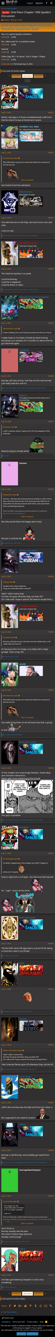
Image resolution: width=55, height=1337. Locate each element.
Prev (17, 76)
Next (38, 76)
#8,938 (51, 1150)
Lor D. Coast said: (10, 1201)
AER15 (22, 1249)
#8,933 (51, 853)
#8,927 (51, 421)
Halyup (23, 1018)
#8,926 (51, 376)
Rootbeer (24, 86)
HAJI (21, 963)
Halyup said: (8, 582)
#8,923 (51, 218)
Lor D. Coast (25, 1076)
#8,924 (51, 269)
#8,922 (51, 152)
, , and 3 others (24, 820)
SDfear (22, 1124)
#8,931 (51, 690)
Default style (9, 1318)
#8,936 (51, 1045)
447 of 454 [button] (27, 76)
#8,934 (51, 943)
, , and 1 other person (21, 289)
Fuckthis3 (24, 350)
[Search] (51, 3)
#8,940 (51, 1275)
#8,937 (51, 1102)
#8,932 (51, 768)
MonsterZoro (25, 191)
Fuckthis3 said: (9, 637)
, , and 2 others (25, 388)
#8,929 (51, 576)
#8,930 (51, 632)
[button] (3, 3)
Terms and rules (18, 1322)
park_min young (27, 742)
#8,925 (51, 323)
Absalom (6, 20)
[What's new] (46, 3)
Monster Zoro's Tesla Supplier (34, 297)
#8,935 (51, 989)
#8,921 (51, 112)
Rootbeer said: (9, 427)
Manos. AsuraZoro (28, 550)
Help (41, 1322)
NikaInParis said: (9, 494)
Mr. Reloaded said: (10, 859)
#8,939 (51, 1196)
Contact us (6, 1322)
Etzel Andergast (27, 917)
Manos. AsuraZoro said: (12, 1050)
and (21, 235)
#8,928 (51, 489)
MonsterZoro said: (10, 158)
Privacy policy (32, 1322)
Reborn (23, 395)
